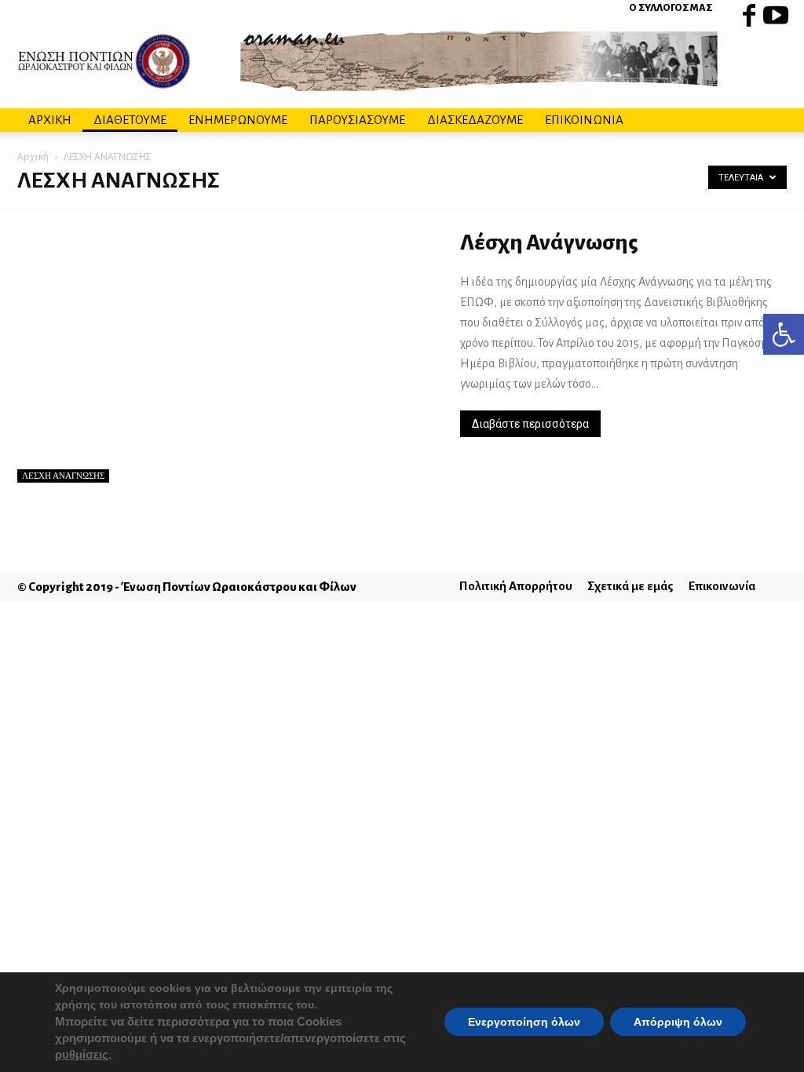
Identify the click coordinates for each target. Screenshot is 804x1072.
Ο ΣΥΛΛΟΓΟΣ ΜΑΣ (670, 7)
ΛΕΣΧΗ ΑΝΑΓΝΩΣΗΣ (63, 475)
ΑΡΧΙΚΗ (49, 119)
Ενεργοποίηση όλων (524, 1022)
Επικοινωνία (722, 586)
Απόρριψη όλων (678, 1022)
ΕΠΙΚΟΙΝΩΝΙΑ (584, 119)
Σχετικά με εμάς (630, 586)
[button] (783, 334)
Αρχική (33, 156)
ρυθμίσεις (81, 1055)
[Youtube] (775, 11)
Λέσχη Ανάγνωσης (549, 242)
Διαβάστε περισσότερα (530, 423)
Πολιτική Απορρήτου (515, 586)
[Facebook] (749, 11)
